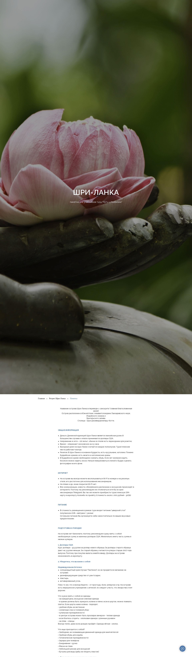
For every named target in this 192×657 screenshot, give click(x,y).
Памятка (73, 398)
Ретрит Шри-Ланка (57, 398)
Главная (41, 398)
